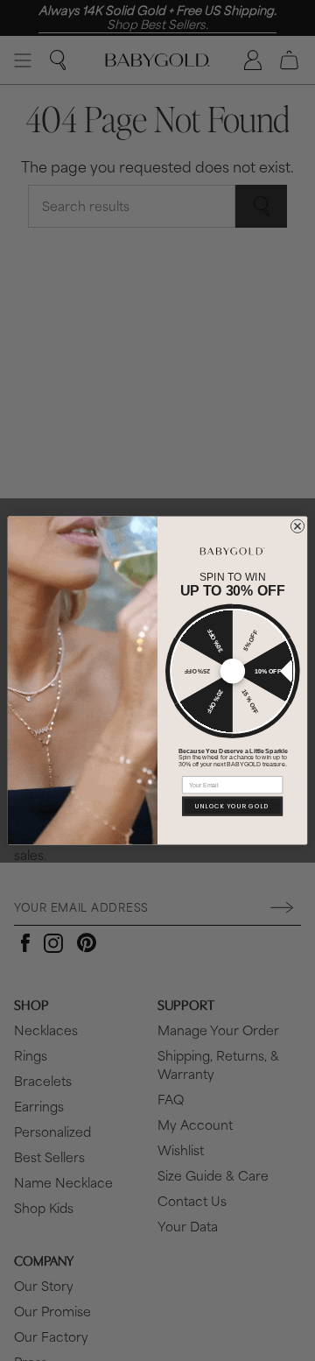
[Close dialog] (297, 525)
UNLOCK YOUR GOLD (232, 805)
